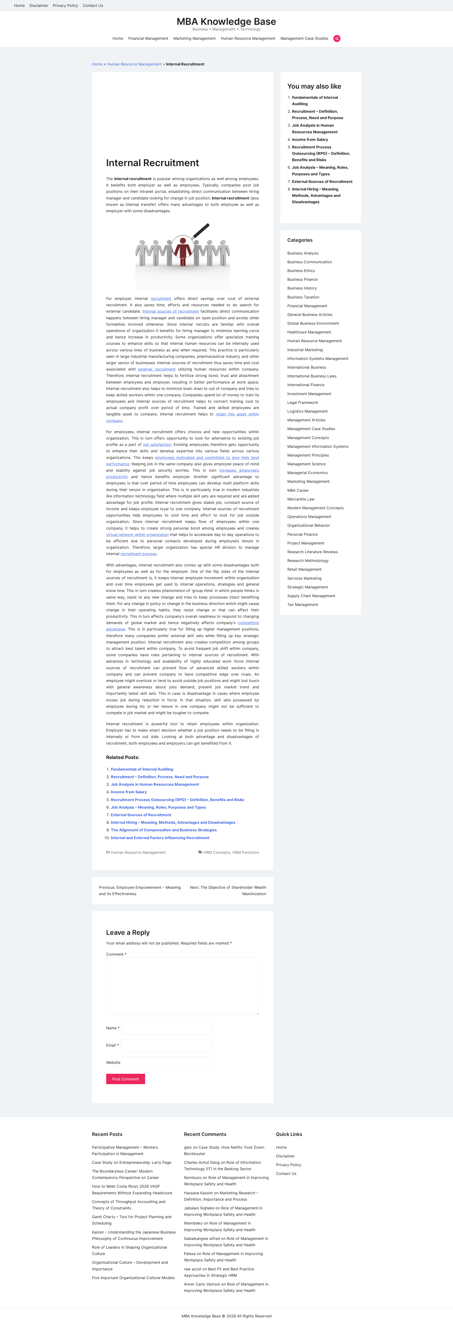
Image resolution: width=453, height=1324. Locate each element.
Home (19, 5)
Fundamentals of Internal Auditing (142, 769)
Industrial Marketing (305, 349)
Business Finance (302, 279)
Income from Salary (129, 791)
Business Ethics (301, 270)
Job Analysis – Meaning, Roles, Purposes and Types (158, 807)
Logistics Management (307, 411)
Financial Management (148, 38)
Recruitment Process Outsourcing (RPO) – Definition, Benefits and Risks (177, 799)
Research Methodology (308, 560)
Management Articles (306, 420)
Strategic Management (307, 587)
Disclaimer (38, 5)
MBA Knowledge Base (226, 21)
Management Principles (308, 455)
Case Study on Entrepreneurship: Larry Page (131, 1162)
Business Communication (309, 261)
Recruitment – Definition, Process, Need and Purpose (160, 776)
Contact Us (93, 5)
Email (112, 1045)
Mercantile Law (301, 499)
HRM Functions (245, 852)
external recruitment (157, 369)
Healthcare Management (309, 332)
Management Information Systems (317, 446)
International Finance (305, 384)
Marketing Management (194, 38)
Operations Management (309, 516)
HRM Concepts (216, 852)
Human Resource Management (248, 38)
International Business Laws (311, 376)
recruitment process (138, 553)
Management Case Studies (304, 38)
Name (113, 1028)
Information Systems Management (317, 358)
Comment (116, 954)
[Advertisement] (182, 122)
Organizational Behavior (308, 525)
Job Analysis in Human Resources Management (155, 784)
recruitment (161, 298)
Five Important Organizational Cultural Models (133, 1277)
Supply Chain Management (311, 595)
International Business (306, 367)
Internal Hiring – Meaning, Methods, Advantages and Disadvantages (173, 822)
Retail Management (304, 569)
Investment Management (309, 393)
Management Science (306, 463)
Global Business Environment (313, 323)
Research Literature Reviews (312, 551)
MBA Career (298, 490)
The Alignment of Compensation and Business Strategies (164, 830)
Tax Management (302, 604)
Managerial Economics (307, 472)
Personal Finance (302, 534)
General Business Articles (309, 314)
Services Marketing (304, 578)
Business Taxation (303, 297)
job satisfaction (157, 444)
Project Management (305, 543)
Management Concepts (308, 437)
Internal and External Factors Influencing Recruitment (160, 837)
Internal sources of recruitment (171, 311)
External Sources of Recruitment (141, 814)
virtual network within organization (137, 534)
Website (113, 1062)
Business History (302, 288)
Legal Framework (302, 402)
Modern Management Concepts (315, 507)
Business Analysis (303, 253)
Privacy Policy (65, 5)
